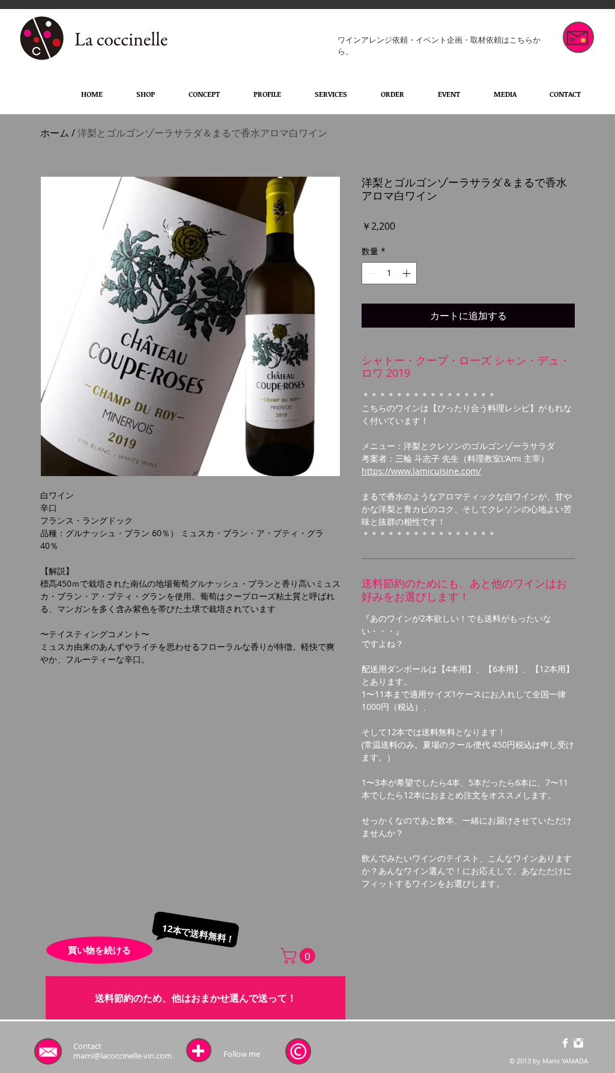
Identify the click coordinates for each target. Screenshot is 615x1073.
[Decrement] (370, 273)
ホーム (54, 132)
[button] (299, 956)
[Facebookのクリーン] (565, 1043)
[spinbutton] (389, 273)
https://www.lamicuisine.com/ (421, 471)
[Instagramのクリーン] (578, 1043)
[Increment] (407, 273)
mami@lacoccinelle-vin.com (122, 1055)
